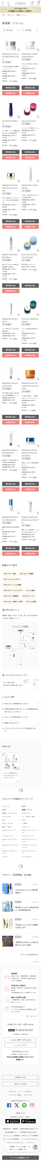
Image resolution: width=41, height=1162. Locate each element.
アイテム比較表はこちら (21, 1158)
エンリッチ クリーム (29, 121)
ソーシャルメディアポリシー (29, 1139)
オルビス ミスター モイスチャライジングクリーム (30, 519)
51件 (34, 540)
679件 (15, 81)
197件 (15, 541)
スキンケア (12, 1091)
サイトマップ (30, 1142)
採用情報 (15, 1129)
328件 (15, 215)
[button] (35, 1147)
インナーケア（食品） (15, 1095)
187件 (34, 270)
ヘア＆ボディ (28, 1091)
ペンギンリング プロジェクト (15, 1142)
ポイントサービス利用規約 (11, 1139)
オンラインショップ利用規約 (11, 1136)
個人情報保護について (11, 1132)
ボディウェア (28, 1095)
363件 (34, 410)
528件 (34, 78)
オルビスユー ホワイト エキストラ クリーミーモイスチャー (29, 452)
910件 (34, 343)
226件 (34, 477)
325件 (15, 470)
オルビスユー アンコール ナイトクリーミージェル (10, 187)
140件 (34, 210)
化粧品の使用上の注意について (29, 1129)
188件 (15, 279)
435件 (15, 339)
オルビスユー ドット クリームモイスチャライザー (10, 56)
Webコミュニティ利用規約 (30, 1136)
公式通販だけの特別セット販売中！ (20, 9)
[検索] (8, 3)
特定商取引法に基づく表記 (28, 1132)
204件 (15, 403)
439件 (34, 140)
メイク (20, 1091)
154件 (15, 145)
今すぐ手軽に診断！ (12, 684)
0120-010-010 (24, 1030)
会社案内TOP (6, 1129)
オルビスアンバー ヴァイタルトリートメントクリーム (30, 385)
